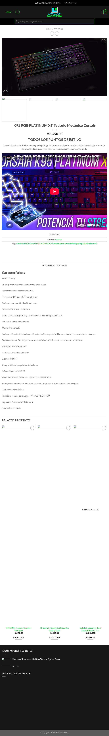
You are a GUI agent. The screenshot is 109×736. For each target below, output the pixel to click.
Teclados (58, 29)
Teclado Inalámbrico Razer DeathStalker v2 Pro (90, 629)
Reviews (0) (61, 266)
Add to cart (18, 637)
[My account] (17, 12)
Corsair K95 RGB (22, 244)
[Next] (101, 67)
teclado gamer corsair (62, 244)
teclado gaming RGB (77, 244)
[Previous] (7, 67)
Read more (90, 637)
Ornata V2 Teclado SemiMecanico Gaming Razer (54, 629)
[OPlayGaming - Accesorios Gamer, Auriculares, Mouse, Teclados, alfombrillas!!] (54, 12)
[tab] (48, 265)
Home (48, 29)
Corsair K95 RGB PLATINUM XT (41, 244)
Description (48, 266)
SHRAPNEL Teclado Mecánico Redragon (18, 629)
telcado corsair (91, 244)
